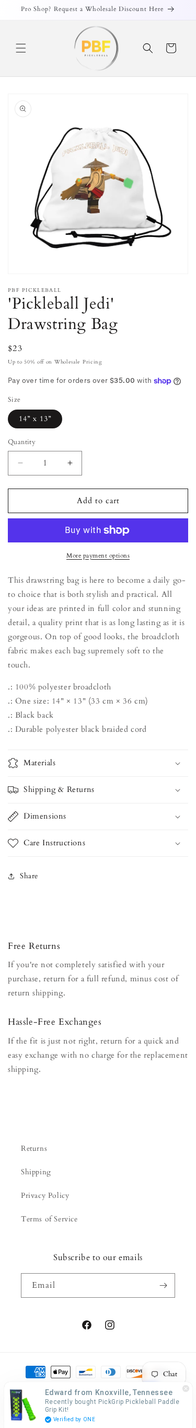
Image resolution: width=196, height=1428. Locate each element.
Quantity (22, 442)
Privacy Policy (45, 1195)
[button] (20, 48)
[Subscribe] (163, 1285)
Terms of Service (49, 1219)
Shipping (36, 1172)
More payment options (98, 555)
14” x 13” (35, 419)
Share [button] (29, 876)
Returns (34, 1148)
